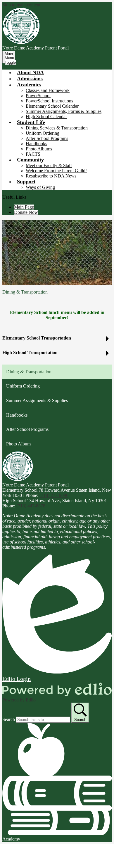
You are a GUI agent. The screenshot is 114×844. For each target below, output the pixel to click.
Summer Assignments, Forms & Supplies (63, 111)
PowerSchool (38, 95)
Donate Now (26, 212)
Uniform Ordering (42, 133)
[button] (29, 85)
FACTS (33, 154)
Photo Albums (39, 148)
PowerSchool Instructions (49, 100)
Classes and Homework (48, 90)
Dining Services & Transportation (57, 127)
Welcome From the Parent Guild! (56, 170)
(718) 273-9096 (53, 495)
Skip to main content (21, 4)
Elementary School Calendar (52, 106)
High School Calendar (46, 116)
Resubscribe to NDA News (51, 175)
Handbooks (36, 143)
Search (8, 719)
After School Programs (47, 138)
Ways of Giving (40, 187)
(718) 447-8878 (30, 505)
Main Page (24, 207)
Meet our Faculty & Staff (49, 165)
